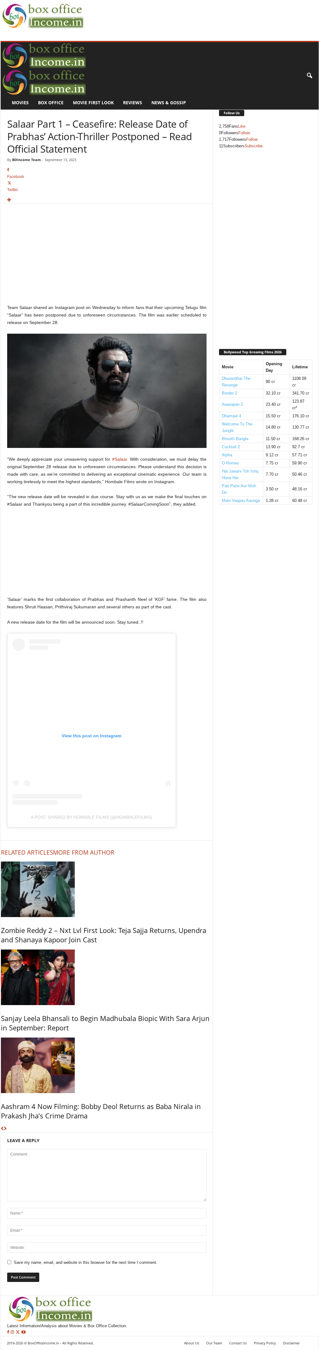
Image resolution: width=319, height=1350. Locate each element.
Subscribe (254, 146)
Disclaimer (291, 1343)
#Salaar (119, 459)
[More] (107, 200)
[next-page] (5, 1129)
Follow (244, 132)
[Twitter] (18, 1332)
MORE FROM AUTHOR (83, 852)
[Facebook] (9, 1332)
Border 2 (229, 393)
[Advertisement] (198, 14)
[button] (309, 76)
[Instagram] (13, 1332)
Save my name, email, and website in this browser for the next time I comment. (85, 1262)
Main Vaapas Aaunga (241, 500)
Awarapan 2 (232, 404)
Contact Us (238, 1343)
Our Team (214, 1343)
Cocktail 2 (231, 446)
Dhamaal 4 (231, 416)
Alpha (227, 455)
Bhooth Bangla (235, 438)
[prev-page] (2, 1129)
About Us (191, 1343)
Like (241, 126)
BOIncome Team (26, 159)
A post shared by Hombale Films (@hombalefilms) (91, 817)
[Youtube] (23, 1332)
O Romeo (230, 463)
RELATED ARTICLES (27, 852)
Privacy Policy (265, 1343)
